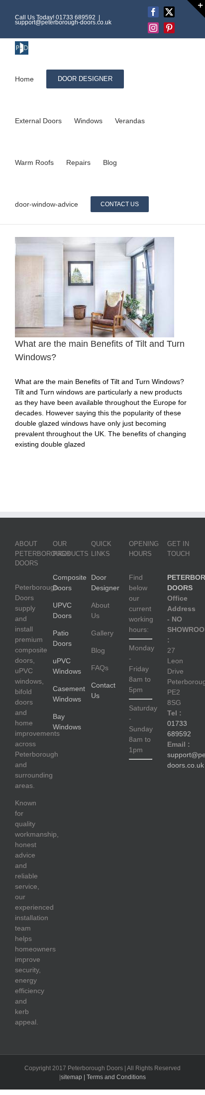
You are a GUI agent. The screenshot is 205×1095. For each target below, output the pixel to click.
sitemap (71, 1077)
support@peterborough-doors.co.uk (63, 22)
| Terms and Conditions (114, 1077)
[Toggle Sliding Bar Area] (196, 9)
